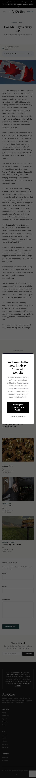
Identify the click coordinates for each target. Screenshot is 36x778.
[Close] (30, 357)
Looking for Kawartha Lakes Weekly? (18, 407)
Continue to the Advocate (18, 417)
